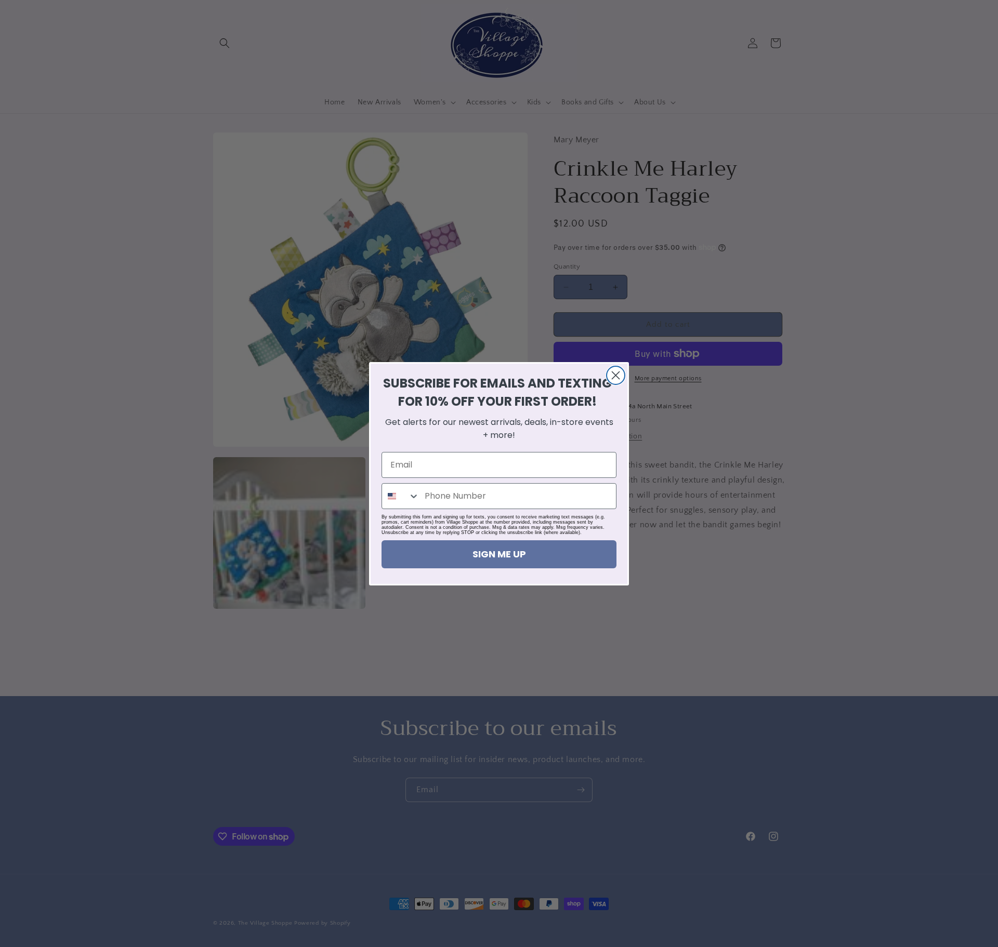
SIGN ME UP (499, 554)
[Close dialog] (616, 375)
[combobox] (400, 496)
